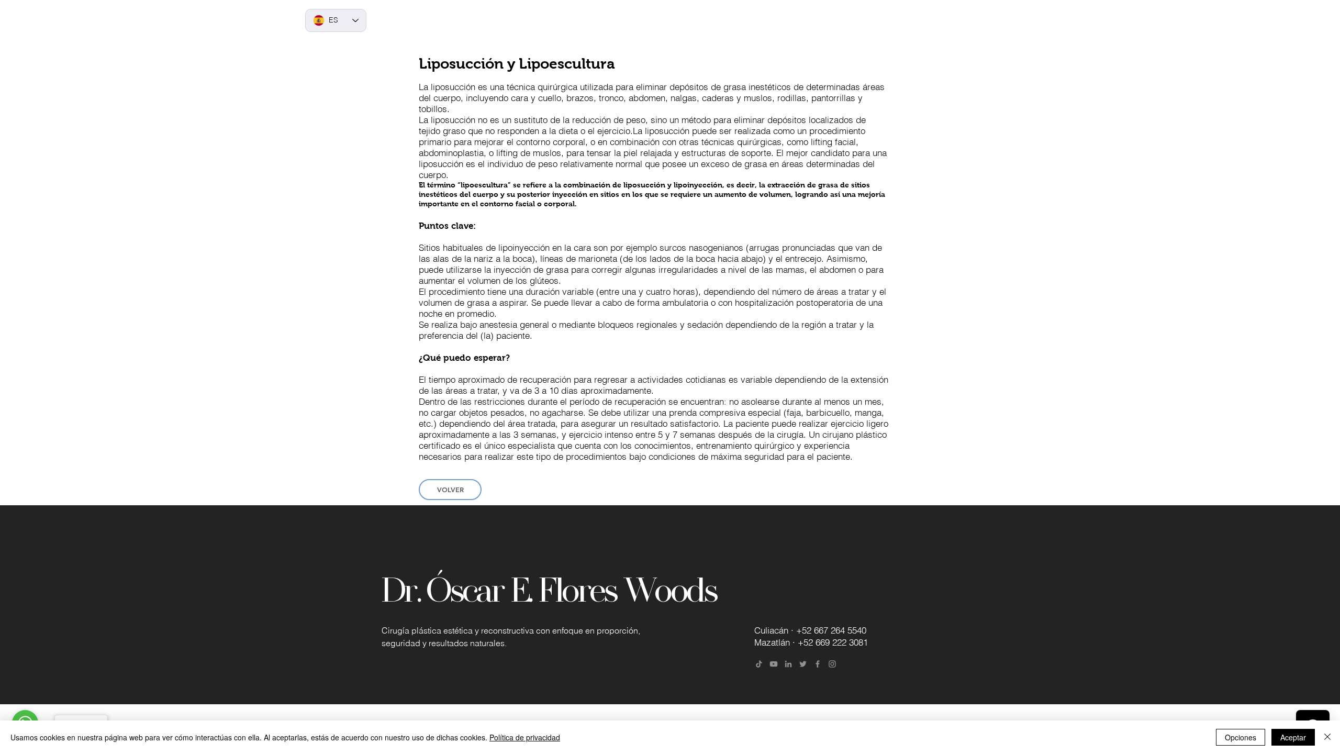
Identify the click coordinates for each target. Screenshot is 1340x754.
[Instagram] (832, 664)
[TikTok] (759, 664)
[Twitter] (803, 664)
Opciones (1240, 737)
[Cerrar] (1327, 737)
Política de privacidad (524, 737)
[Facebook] (817, 664)
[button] (640, 21)
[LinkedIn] (788, 664)
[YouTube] (773, 664)
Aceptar (1293, 737)
